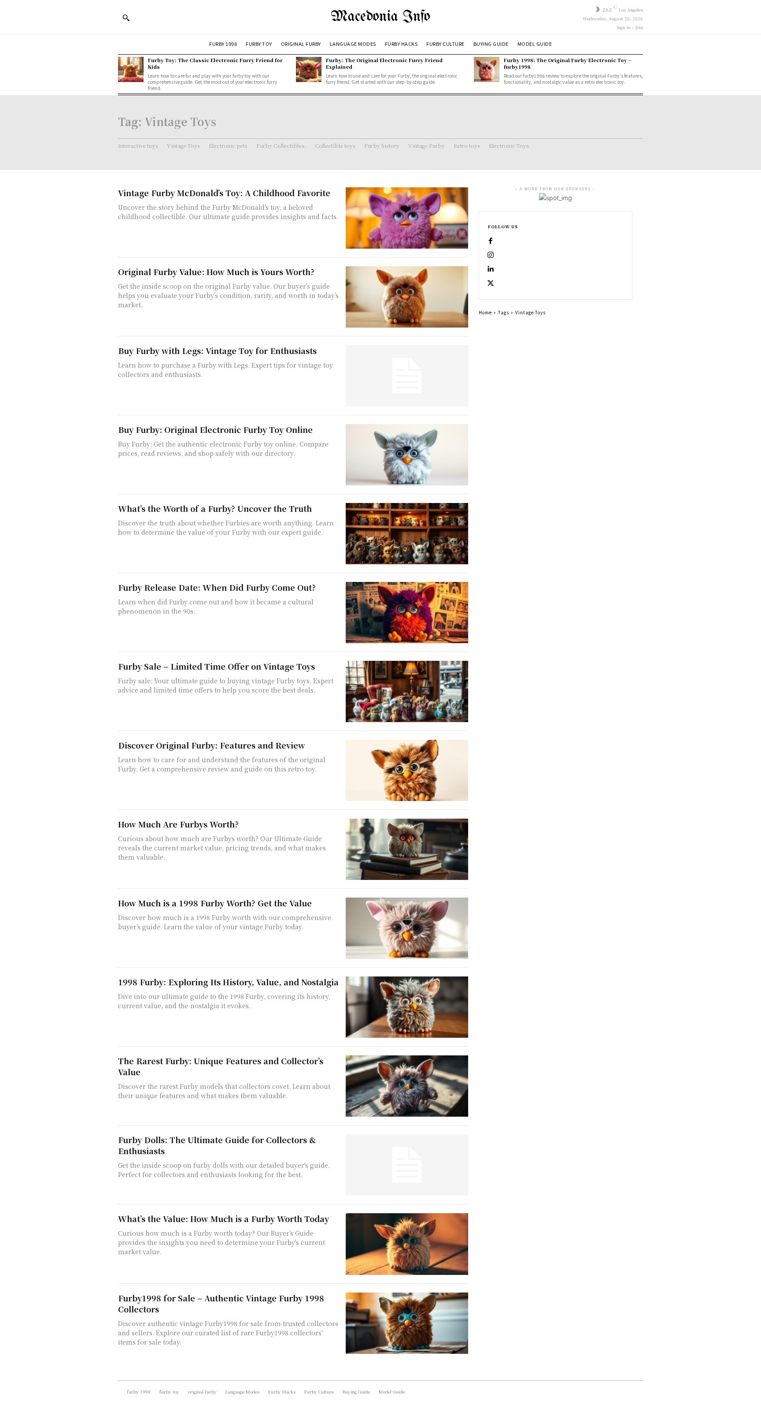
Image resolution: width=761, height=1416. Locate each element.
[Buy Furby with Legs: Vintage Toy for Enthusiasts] (407, 375)
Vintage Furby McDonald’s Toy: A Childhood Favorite (224, 192)
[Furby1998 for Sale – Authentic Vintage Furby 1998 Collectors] (407, 1323)
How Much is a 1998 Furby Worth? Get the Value (215, 903)
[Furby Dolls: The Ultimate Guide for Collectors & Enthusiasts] (407, 1165)
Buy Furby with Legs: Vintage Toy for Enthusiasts (217, 350)
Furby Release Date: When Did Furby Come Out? (217, 587)
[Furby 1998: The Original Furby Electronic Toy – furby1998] (486, 69)
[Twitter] (491, 283)
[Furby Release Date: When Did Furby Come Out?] (407, 612)
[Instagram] (491, 255)
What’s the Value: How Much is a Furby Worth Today (223, 1218)
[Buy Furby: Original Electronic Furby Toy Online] (407, 454)
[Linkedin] (491, 269)
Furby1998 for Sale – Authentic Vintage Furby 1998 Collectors (221, 1303)
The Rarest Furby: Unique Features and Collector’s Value (220, 1066)
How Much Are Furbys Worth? (178, 824)
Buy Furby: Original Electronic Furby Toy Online (215, 429)
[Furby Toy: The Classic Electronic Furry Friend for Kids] (131, 69)
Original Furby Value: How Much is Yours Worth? (216, 271)
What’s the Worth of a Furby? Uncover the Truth (215, 508)
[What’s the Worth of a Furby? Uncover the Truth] (407, 533)
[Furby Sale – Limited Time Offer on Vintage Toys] (407, 691)
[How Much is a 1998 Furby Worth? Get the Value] (407, 928)
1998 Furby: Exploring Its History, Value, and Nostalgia (228, 981)
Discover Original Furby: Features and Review (211, 745)
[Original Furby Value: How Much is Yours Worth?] (407, 297)
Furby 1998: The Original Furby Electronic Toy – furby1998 (568, 63)
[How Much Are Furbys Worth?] (407, 849)
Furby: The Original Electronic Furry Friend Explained (384, 63)
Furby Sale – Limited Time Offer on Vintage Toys (216, 666)
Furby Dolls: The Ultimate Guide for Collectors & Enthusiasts (217, 1145)
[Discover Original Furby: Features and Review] (407, 770)
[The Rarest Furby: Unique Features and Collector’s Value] (407, 1086)
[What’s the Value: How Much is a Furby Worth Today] (407, 1243)
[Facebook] (491, 241)
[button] (126, 18)
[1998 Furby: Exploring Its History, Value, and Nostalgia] (407, 1007)
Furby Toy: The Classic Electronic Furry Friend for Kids (215, 63)
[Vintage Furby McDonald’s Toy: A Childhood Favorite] (407, 218)
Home (485, 312)
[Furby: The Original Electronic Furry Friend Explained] (308, 69)
